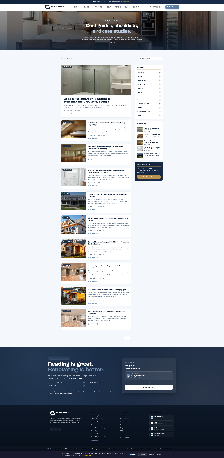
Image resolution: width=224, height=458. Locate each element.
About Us (123, 416)
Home (76, 7)
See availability (126, 1)
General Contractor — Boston (99, 437)
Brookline (112, 449)
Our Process (124, 422)
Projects (98, 7)
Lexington (75, 449)
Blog (127, 7)
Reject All (143, 454)
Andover (103, 449)
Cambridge (130, 449)
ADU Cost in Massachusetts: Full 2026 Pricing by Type (107, 290)
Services (86, 7)
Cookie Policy (87, 455)
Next (126, 338)
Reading (94, 449)
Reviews (118, 7)
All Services (95, 440)
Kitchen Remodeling (97, 419)
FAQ (121, 431)
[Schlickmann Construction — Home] (68, 413)
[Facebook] (51, 429)
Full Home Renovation (97, 434)
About (108, 7)
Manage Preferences (155, 454)
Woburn (66, 449)
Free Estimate (173, 7)
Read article (68, 113)
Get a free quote (148, 176)
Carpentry (94, 431)
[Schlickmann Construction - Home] (55, 7)
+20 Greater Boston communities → (166, 449)
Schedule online (148, 387)
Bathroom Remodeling (97, 422)
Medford (139, 449)
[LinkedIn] (59, 429)
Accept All (133, 454)
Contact (136, 7)
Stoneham (58, 449)
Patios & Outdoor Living (98, 428)
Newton (121, 449)
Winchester (85, 449)
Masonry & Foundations (98, 425)
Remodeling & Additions (98, 416)
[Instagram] (55, 429)
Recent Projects (125, 419)
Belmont (148, 449)
